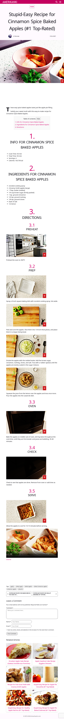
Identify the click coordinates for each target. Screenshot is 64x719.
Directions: (19, 127)
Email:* (8, 626)
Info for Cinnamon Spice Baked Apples (29, 122)
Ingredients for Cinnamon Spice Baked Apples (32, 125)
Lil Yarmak (16, 36)
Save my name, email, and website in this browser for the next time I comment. (31, 630)
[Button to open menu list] (60, 2)
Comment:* (9, 608)
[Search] (56, 1)
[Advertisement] (32, 94)
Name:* (8, 622)
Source (8, 559)
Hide (38, 119)
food (32, 7)
